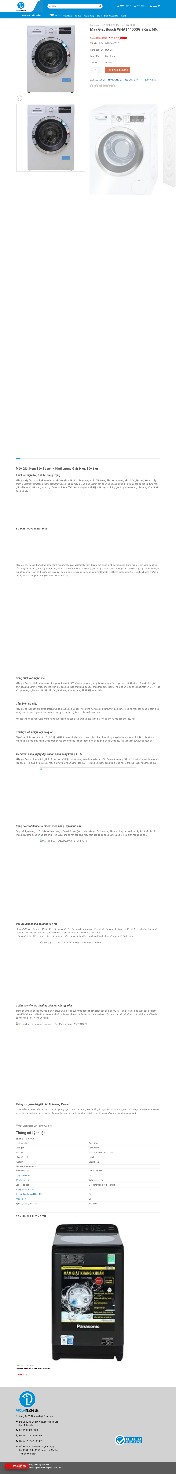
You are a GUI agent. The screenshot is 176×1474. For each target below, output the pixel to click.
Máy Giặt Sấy (135, 80)
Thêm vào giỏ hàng (118, 70)
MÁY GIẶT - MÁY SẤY (110, 25)
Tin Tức (78, 16)
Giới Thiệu (67, 16)
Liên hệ (124, 16)
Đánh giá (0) (44, 461)
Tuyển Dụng (89, 16)
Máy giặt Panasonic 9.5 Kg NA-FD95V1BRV (33, 1368)
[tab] (18, 461)
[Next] (26, 96)
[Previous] (17, 448)
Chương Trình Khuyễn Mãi (107, 16)
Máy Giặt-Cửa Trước (149, 80)
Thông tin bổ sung (29, 461)
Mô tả (18, 461)
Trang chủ (94, 25)
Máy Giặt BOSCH (129, 25)
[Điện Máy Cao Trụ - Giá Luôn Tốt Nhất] (29, 6)
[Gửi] (100, 6)
